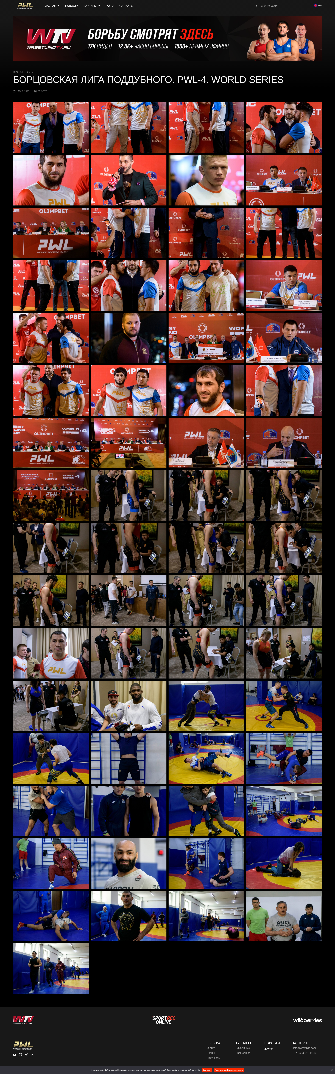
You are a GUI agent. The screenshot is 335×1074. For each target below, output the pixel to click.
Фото (110, 5)
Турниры (90, 5)
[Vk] (32, 1054)
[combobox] (272, 6)
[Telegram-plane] (26, 1054)
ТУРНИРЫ (243, 1043)
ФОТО (268, 1049)
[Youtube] (14, 1054)
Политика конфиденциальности (229, 1070)
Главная (50, 5)
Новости (71, 5)
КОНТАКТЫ (301, 1043)
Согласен (207, 1070)
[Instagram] (20, 1054)
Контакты (126, 5)
